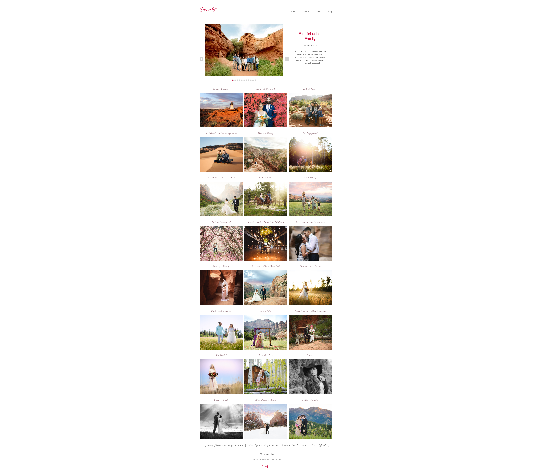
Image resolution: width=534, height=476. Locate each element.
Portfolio (305, 11)
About (293, 11)
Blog (330, 11)
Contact (318, 11)
